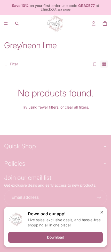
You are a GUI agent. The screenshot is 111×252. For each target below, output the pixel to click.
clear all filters (76, 107)
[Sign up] (99, 197)
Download (55, 237)
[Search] (17, 23)
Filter (14, 64)
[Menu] (6, 23)
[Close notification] (102, 212)
